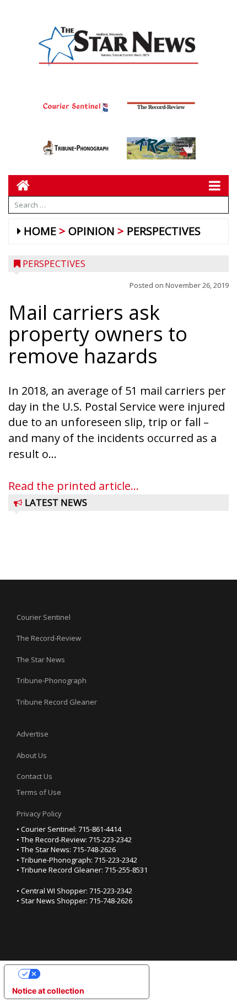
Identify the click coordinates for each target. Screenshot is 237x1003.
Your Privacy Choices (87, 973)
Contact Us (34, 776)
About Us (32, 755)
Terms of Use (39, 792)
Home (40, 231)
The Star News (41, 659)
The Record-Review (49, 638)
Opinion (91, 231)
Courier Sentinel (44, 617)
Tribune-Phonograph (52, 680)
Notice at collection (48, 990)
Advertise (33, 734)
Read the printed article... (73, 485)
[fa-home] (19, 185)
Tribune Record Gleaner (57, 702)
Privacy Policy (39, 814)
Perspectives (164, 231)
